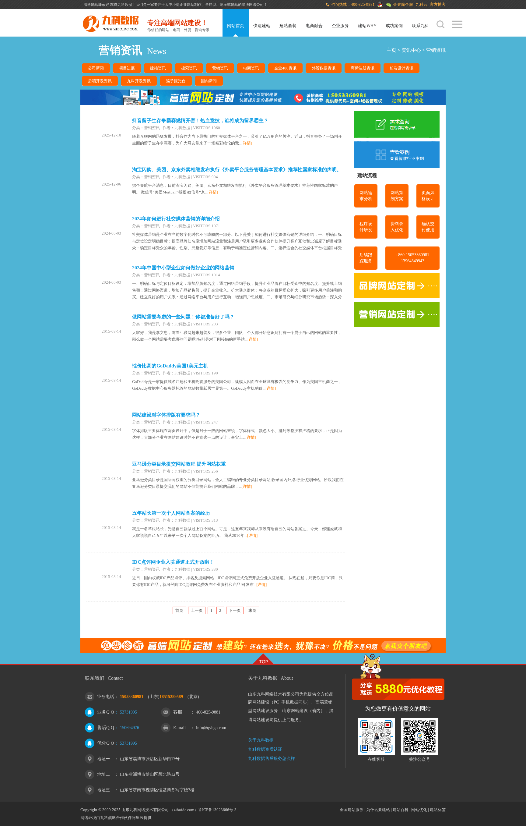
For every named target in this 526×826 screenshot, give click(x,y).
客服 (177, 712)
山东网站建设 (295, 710)
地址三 (103, 790)
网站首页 (235, 25)
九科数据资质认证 (265, 749)
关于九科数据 (261, 740)
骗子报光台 (176, 81)
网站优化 (419, 809)
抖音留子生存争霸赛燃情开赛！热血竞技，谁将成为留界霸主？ (200, 120)
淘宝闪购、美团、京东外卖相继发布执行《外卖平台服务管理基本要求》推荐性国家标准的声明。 (237, 169)
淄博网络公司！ (254, 4)
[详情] (247, 143)
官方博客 (438, 4)
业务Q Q (105, 712)
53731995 (128, 712)
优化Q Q (105, 743)
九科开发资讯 (139, 81)
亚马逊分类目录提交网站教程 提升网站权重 (179, 463)
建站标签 (438, 809)
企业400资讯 (285, 68)
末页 (252, 610)
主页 (391, 50)
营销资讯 (436, 50)
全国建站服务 (351, 809)
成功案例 (394, 25)
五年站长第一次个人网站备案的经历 (171, 513)
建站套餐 (287, 25)
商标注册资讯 (362, 68)
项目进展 (127, 68)
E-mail (179, 727)
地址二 (103, 774)
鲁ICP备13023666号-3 (217, 809)
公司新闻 (96, 68)
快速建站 (261, 25)
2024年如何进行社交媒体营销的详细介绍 (176, 218)
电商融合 (314, 25)
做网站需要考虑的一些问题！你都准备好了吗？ (183, 316)
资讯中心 (411, 50)
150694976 (129, 727)
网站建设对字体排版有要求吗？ (166, 414)
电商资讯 (251, 68)
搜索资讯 (189, 68)
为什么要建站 (378, 809)
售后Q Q (105, 727)
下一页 (235, 610)
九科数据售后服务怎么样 (271, 758)
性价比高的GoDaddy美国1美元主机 (170, 365)
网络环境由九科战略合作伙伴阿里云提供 (116, 817)
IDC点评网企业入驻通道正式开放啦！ (173, 562)
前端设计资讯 (401, 68)
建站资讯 (158, 68)
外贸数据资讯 (323, 68)
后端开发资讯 (100, 81)
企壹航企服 (403, 4)
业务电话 (105, 696)
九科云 (421, 4)
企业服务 (340, 25)
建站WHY (367, 25)
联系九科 (420, 25)
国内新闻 (209, 81)
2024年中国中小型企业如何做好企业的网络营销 (183, 267)
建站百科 (401, 809)
